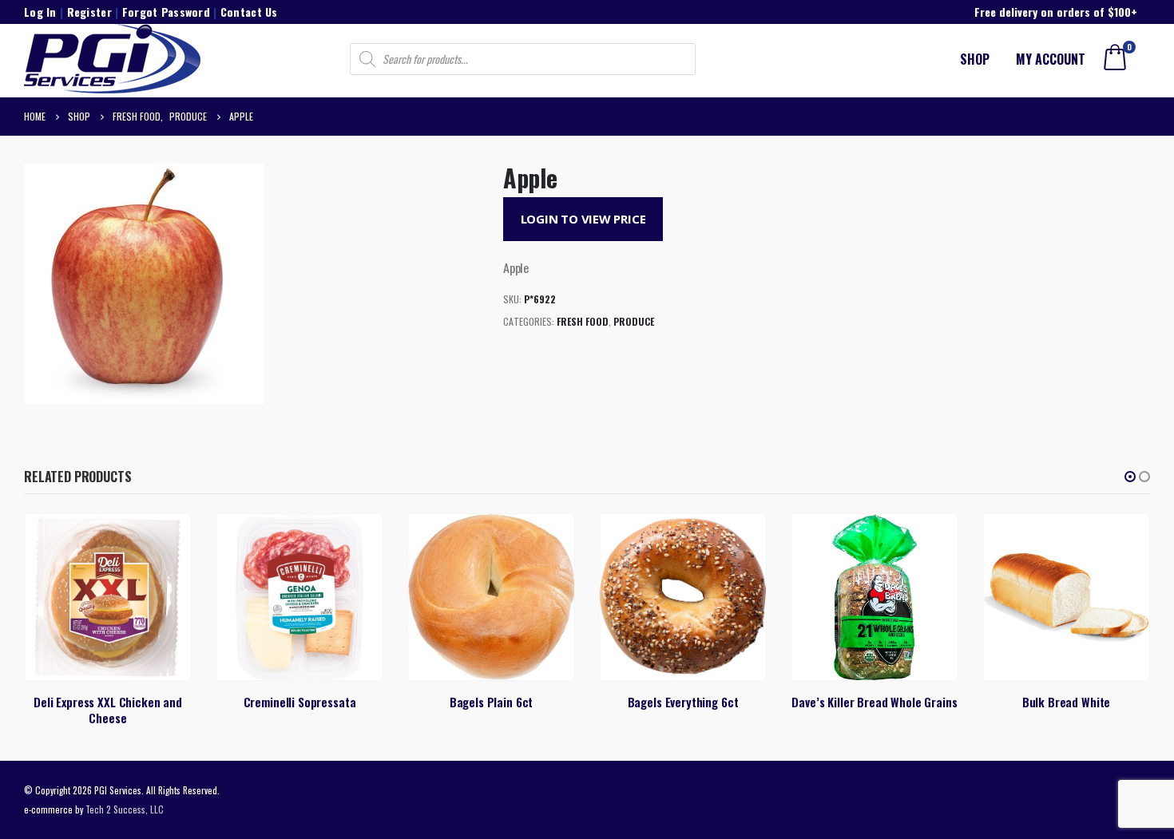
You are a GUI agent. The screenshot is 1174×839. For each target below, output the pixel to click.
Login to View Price (583, 219)
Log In (40, 11)
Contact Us (249, 11)
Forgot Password (166, 11)
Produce (633, 321)
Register (89, 11)
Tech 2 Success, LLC (124, 809)
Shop (975, 59)
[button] (1130, 476)
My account (1050, 59)
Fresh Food (583, 321)
